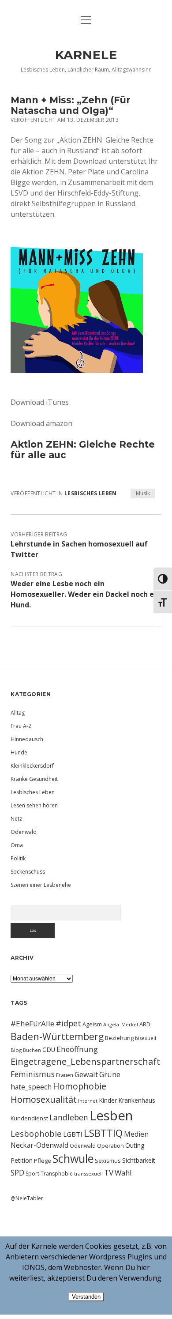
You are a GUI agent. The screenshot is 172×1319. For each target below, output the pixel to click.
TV (108, 1172)
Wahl (123, 1173)
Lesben (111, 1115)
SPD (17, 1172)
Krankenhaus (136, 1100)
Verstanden (86, 1296)
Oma (17, 845)
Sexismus (108, 1160)
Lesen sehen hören (34, 805)
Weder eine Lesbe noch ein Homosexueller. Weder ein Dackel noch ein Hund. (86, 594)
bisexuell (145, 1038)
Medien (136, 1134)
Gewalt (86, 1074)
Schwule (72, 1158)
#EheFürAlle (32, 1023)
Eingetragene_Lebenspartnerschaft (85, 1061)
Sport (32, 1173)
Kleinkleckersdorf (32, 765)
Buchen (32, 1050)
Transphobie (57, 1173)
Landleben (68, 1117)
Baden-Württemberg (57, 1036)
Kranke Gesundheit (34, 779)
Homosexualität (44, 1099)
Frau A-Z (21, 726)
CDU (48, 1049)
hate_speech (31, 1087)
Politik (18, 858)
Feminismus (33, 1074)
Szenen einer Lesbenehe (41, 885)
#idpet (68, 1023)
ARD (144, 1024)
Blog (16, 1050)
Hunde (19, 752)
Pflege (42, 1160)
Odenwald (24, 832)
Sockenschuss (28, 871)
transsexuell (88, 1173)
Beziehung (119, 1038)
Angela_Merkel (120, 1024)
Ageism (92, 1024)
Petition (22, 1160)
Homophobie (79, 1086)
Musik (143, 493)
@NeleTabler (27, 1198)
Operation (110, 1145)
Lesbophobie (36, 1133)
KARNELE (86, 54)
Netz (16, 818)
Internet (87, 1100)
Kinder (108, 1100)
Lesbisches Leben (90, 493)
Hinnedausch (27, 739)
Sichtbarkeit (138, 1160)
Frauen (64, 1075)
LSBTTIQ (103, 1132)
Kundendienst (29, 1118)
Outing (135, 1145)
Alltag (18, 712)
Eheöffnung (77, 1049)
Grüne (109, 1074)
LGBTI (72, 1134)
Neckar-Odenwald (39, 1145)
